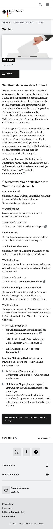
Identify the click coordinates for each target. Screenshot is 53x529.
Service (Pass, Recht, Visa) (24, 22)
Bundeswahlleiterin (12, 173)
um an (38, 398)
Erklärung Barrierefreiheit (13, 512)
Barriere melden (9, 516)
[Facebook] (27, 452)
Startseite (6, 22)
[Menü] (47, 4)
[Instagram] (37, 452)
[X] (18, 452)
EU (17, 195)
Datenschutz (7, 504)
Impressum (7, 508)
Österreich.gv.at (35, 226)
